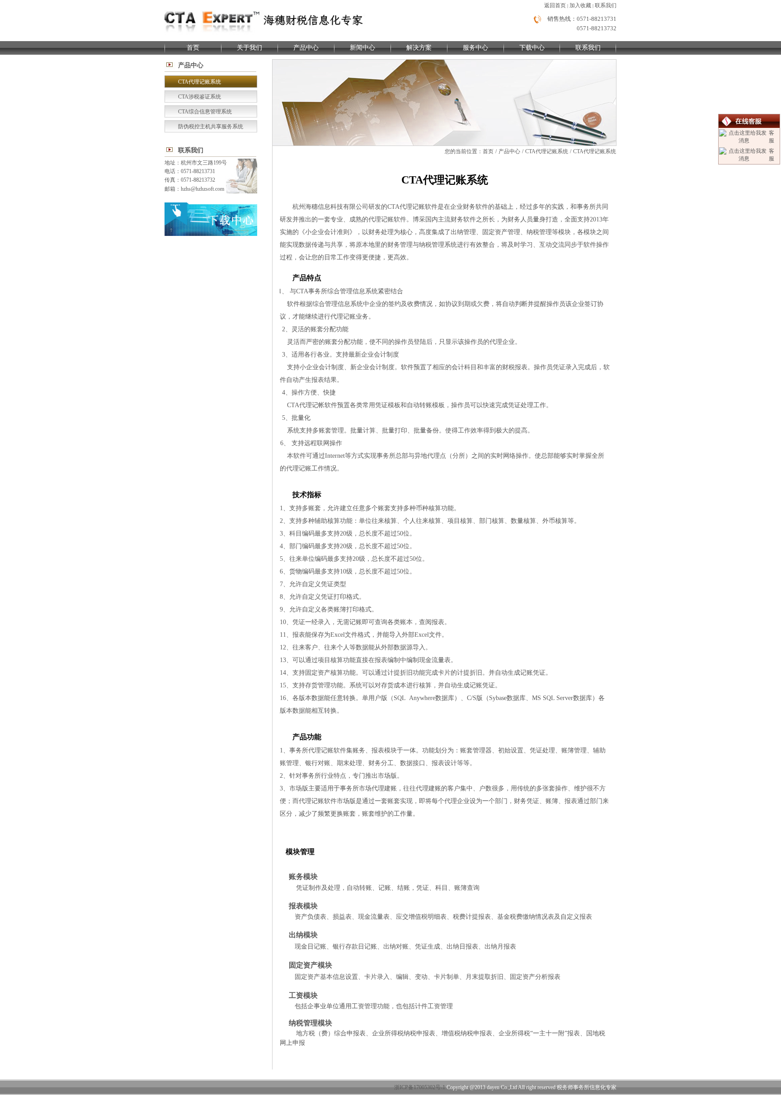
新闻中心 (362, 47)
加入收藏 (580, 5)
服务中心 (475, 47)
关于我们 (249, 47)
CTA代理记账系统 (546, 151)
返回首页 (555, 5)
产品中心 (306, 47)
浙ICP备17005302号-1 (419, 1087)
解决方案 (419, 47)
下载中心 (532, 47)
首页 (193, 47)
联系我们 (605, 5)
